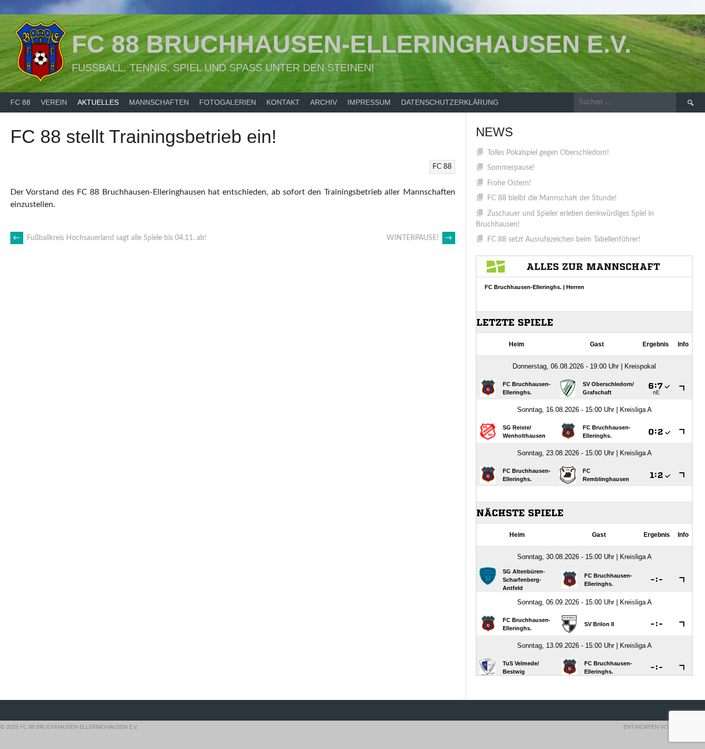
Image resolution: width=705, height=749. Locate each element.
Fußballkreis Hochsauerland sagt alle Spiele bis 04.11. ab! (109, 238)
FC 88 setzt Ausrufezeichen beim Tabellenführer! (563, 239)
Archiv (323, 102)
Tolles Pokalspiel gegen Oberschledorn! (548, 152)
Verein (54, 102)
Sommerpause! (511, 167)
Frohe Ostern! (509, 183)
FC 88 (20, 102)
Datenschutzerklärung (450, 102)
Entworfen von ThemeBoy (664, 727)
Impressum (369, 102)
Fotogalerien (227, 102)
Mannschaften (159, 102)
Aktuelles (98, 102)
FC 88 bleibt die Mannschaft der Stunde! (552, 198)
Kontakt (283, 102)
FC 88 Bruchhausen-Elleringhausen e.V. (351, 44)
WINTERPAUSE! (420, 238)
